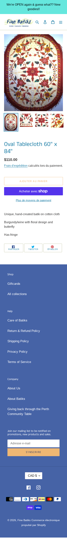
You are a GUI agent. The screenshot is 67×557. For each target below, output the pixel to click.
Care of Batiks (17, 320)
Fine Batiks (24, 520)
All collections (17, 294)
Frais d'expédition (16, 165)
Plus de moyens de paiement (33, 200)
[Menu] (61, 22)
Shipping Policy (18, 341)
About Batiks (16, 399)
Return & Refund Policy (23, 331)
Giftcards (13, 284)
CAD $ (32, 475)
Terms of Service (19, 362)
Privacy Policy (17, 351)
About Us (13, 388)
